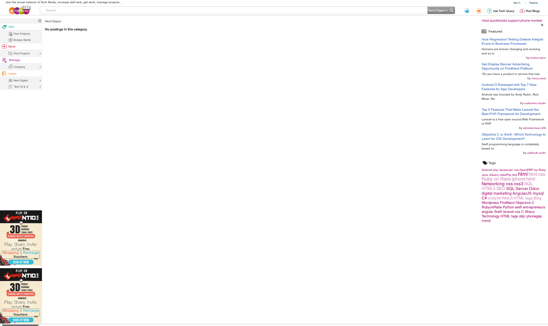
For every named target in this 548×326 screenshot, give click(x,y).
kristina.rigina (538, 57)
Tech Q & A (21, 86)
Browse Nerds (22, 40)
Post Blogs (533, 11)
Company (19, 67)
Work (11, 46)
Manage (14, 60)
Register (533, 2)
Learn (12, 73)
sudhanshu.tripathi (535, 103)
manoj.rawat (539, 78)
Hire (11, 26)
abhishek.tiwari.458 (534, 128)
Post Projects (21, 33)
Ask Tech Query (503, 11)
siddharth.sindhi (536, 152)
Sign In (516, 2)
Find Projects (21, 53)
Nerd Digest (53, 21)
